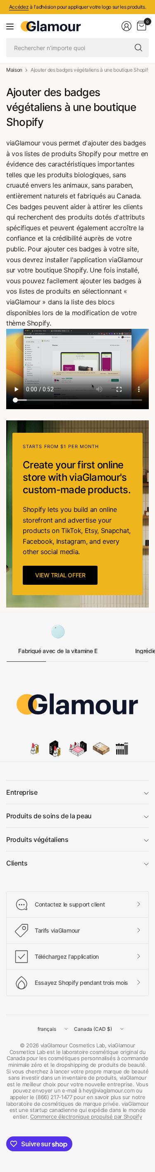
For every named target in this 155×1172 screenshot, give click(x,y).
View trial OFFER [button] (60, 575)
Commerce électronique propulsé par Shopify (86, 1116)
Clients (17, 863)
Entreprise (22, 792)
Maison (14, 70)
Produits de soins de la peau (49, 816)
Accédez (19, 7)
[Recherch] (138, 47)
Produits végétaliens (37, 839)
